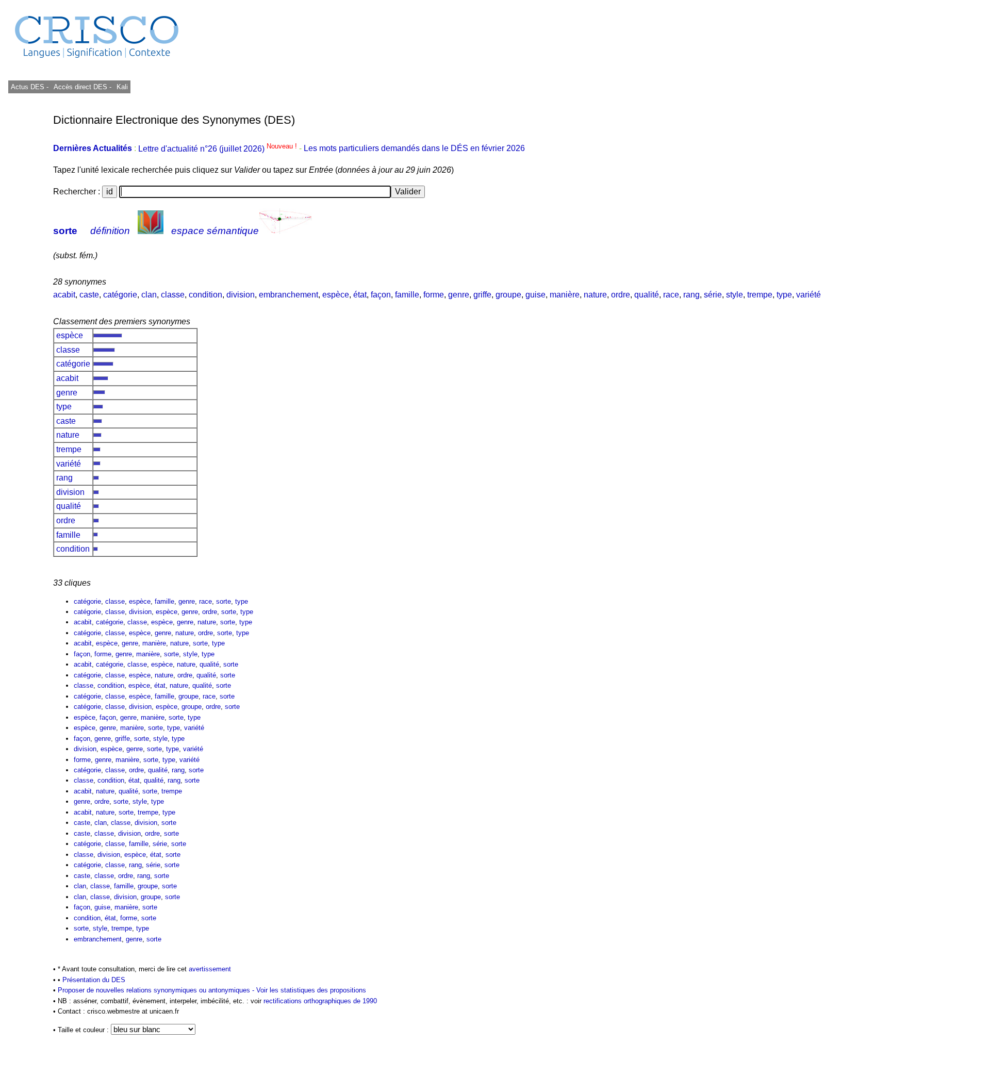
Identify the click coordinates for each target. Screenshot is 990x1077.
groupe (508, 294)
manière (565, 294)
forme (433, 294)
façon (381, 294)
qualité (646, 294)
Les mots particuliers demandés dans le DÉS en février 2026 (414, 148)
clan (149, 294)
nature (595, 294)
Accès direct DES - (82, 87)
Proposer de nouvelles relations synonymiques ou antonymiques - (157, 990)
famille (407, 294)
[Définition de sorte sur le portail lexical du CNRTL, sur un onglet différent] (150, 230)
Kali (122, 87)
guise (535, 294)
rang (691, 294)
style (734, 294)
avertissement (210, 969)
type (784, 294)
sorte (65, 230)
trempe (759, 294)
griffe (482, 294)
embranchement (288, 294)
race (671, 294)
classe (173, 294)
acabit (64, 294)
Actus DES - (29, 87)
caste (89, 294)
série (713, 294)
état (360, 294)
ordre (620, 294)
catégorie (120, 294)
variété (808, 294)
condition (205, 294)
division (240, 294)
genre (458, 294)
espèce (335, 294)
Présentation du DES (93, 980)
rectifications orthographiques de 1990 (320, 1001)
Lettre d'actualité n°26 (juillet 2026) (218, 148)
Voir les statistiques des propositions (311, 990)
